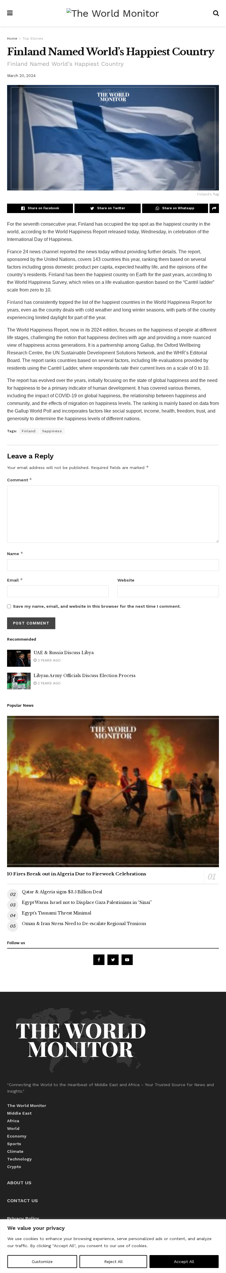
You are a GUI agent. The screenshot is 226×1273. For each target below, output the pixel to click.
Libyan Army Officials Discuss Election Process (85, 675)
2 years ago (48, 683)
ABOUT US (19, 1182)
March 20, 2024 (21, 75)
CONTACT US (22, 1200)
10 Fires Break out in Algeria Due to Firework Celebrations (76, 874)
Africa (13, 1120)
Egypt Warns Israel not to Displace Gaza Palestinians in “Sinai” (87, 902)
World (13, 1128)
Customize (42, 1261)
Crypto (14, 1166)
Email (15, 580)
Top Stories (33, 38)
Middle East (19, 1113)
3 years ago (48, 660)
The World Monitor (26, 1105)
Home (12, 38)
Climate (15, 1151)
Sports (14, 1143)
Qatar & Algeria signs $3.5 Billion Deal (62, 892)
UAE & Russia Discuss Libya (64, 652)
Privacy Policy (23, 1218)
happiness (52, 431)
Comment (19, 480)
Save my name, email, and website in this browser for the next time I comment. (97, 606)
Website (125, 580)
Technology (19, 1159)
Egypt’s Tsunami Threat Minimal (56, 913)
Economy (16, 1136)
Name (15, 553)
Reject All (113, 1261)
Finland (15, 302)
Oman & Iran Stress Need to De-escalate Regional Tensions (84, 923)
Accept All (184, 1261)
